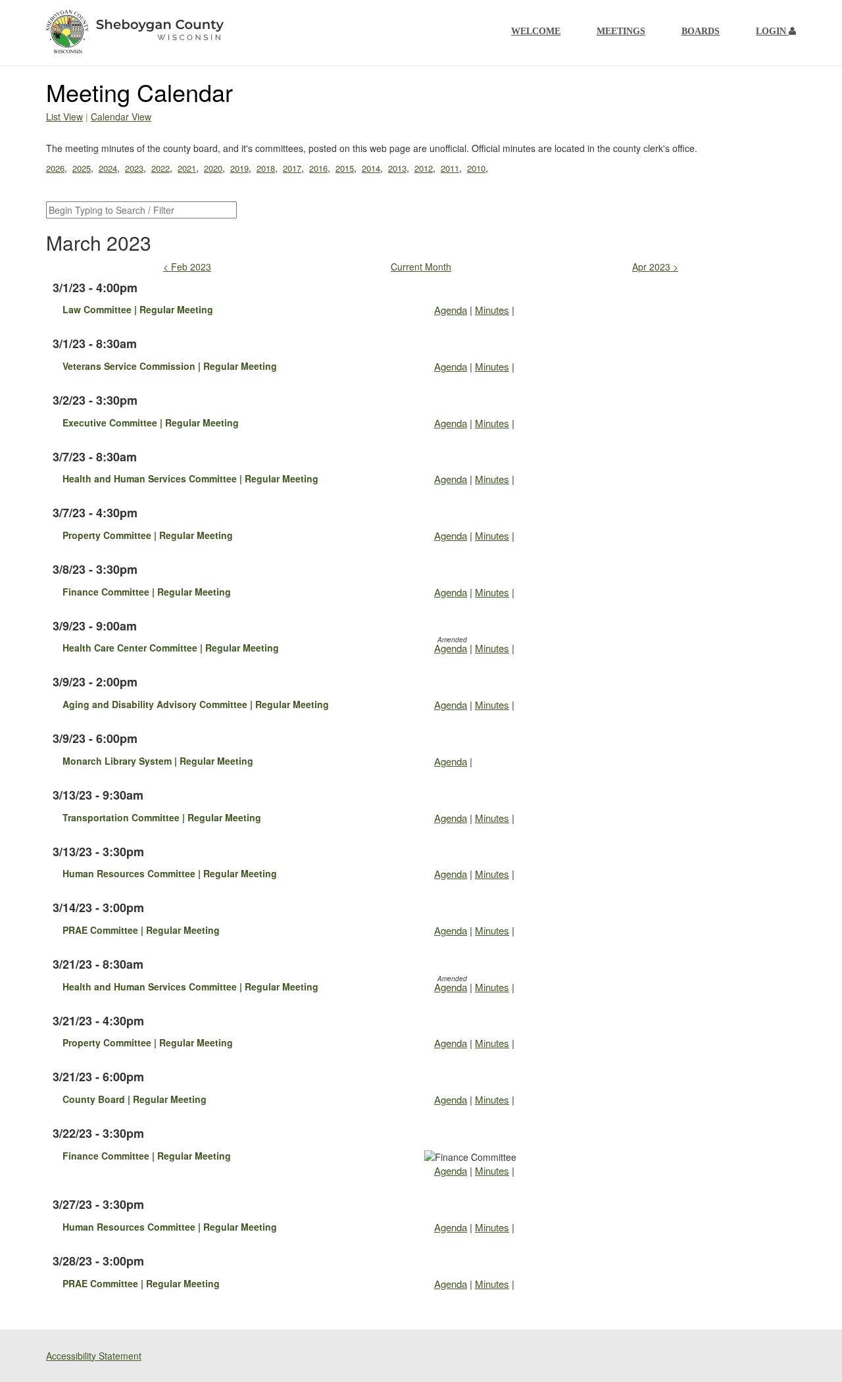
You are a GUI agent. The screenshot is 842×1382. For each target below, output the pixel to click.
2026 (55, 168)
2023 (134, 168)
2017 (292, 168)
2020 (213, 168)
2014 (371, 168)
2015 (344, 168)
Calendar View (121, 116)
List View (64, 116)
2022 (160, 168)
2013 (397, 168)
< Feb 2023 (187, 266)
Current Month (421, 266)
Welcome (535, 31)
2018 (266, 168)
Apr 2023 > (655, 266)
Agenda (450, 310)
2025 (81, 168)
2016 (318, 168)
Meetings (621, 31)
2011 (450, 168)
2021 (187, 168)
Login (772, 31)
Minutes (492, 310)
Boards (700, 31)
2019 (239, 168)
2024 (108, 168)
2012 (423, 168)
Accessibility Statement (93, 1355)
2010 (476, 168)
